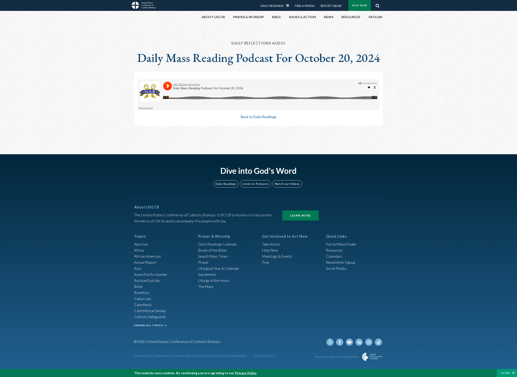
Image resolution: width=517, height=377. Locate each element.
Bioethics (141, 292)
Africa (139, 250)
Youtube (349, 342)
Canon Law (142, 298)
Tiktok (378, 342)
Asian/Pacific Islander (151, 274)
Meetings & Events (277, 256)
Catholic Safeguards (150, 317)
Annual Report (145, 262)
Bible (138, 286)
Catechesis (143, 304)
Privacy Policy (265, 355)
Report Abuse (331, 5)
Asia (137, 268)
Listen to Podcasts (255, 183)
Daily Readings (272, 5)
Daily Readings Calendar (289, 6)
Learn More (300, 215)
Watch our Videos (287, 183)
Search (377, 5)
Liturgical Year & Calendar (218, 268)
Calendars (334, 256)
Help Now (359, 5)
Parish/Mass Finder (341, 244)
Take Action (271, 244)
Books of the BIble (212, 250)
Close (505, 372)
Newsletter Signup (340, 262)
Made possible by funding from (337, 356)
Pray (265, 262)
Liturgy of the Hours (213, 280)
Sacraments (207, 274)
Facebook (339, 342)
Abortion (141, 244)
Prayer (203, 262)
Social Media (336, 268)
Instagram (368, 342)
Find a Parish (305, 5)
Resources (334, 250)
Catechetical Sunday (150, 310)
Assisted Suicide (147, 280)
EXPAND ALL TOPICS (148, 325)
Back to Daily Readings (258, 117)
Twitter (330, 342)
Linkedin (359, 342)
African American (147, 256)
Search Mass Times (213, 256)
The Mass (205, 286)
